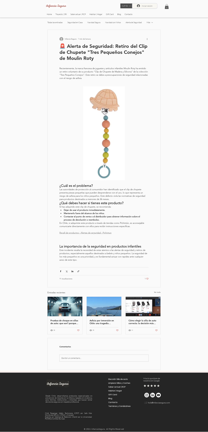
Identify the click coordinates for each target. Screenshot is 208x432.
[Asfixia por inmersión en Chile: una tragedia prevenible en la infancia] (104, 306)
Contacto (112, 402)
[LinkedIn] (152, 395)
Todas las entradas (55, 22)
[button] (126, 5)
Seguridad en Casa (75, 22)
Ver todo (157, 292)
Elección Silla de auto (118, 379)
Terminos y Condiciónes (119, 406)
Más (148, 22)
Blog (110, 398)
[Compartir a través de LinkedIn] (72, 271)
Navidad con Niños (113, 22)
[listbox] (126, 5)
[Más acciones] (147, 39)
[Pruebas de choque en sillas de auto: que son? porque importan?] (65, 306)
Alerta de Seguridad (134, 22)
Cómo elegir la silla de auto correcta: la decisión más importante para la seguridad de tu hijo (142, 322)
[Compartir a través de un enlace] (78, 271)
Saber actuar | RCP (117, 387)
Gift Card (112, 394)
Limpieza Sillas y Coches (119, 383)
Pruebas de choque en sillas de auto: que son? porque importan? (64, 322)
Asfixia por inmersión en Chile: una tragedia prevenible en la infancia (102, 322)
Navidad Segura (93, 22)
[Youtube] (158, 395)
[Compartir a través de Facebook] (60, 271)
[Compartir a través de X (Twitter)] (66, 271)
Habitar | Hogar (115, 390)
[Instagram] (146, 395)
